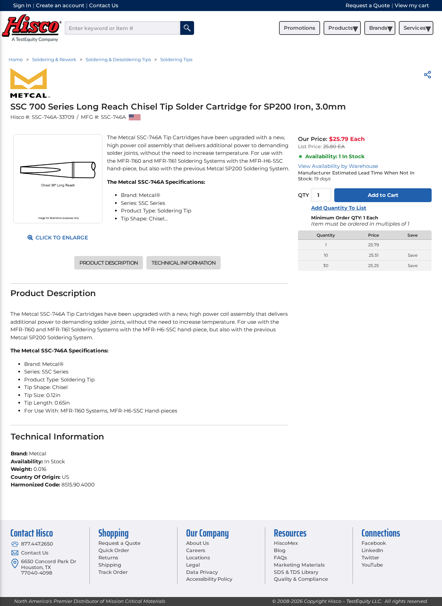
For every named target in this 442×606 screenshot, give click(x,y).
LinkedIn (372, 550)
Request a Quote (119, 543)
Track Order (112, 572)
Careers (195, 550)
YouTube (372, 565)
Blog (279, 550)
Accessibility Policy (209, 579)
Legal (193, 565)
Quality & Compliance (301, 579)
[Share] (427, 75)
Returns (108, 557)
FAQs (280, 557)
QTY (303, 195)
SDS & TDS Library (296, 572)
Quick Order (113, 550)
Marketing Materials (299, 565)
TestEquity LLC (363, 601)
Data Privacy (202, 572)
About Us (197, 543)
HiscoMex (286, 543)
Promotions (299, 28)
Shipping (109, 565)
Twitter (370, 557)
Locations (198, 557)
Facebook (374, 543)
